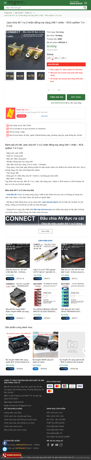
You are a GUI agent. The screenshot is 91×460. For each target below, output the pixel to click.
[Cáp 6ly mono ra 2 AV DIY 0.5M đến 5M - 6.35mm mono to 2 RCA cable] (18, 256)
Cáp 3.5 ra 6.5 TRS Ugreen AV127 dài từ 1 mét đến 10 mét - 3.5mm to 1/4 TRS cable (44, 271)
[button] (84, 350)
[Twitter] (52, 444)
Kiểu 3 (49, 58)
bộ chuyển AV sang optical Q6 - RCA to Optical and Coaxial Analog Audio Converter (71, 361)
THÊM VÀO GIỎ (56, 97)
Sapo (88, 457)
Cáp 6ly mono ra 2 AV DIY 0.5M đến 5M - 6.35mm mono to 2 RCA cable (16, 271)
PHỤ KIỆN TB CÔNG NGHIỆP (58, 437)
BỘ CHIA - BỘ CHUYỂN (56, 420)
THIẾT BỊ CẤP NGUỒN (56, 423)
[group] (25, 50)
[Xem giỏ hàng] (85, 2)
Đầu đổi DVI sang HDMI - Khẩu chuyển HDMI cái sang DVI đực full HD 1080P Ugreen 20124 (17, 310)
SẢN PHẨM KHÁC (45, 241)
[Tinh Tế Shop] (16, 3)
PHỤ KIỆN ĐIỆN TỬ (54, 433)
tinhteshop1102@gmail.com (20, 405)
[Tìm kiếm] (84, 7)
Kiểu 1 (63, 58)
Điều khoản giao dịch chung (15, 430)
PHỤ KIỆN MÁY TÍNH (55, 430)
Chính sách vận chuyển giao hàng (17, 416)
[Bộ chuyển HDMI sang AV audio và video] (45, 344)
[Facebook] (48, 444)
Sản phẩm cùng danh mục (18, 327)
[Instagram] (61, 444)
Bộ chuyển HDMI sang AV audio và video (43, 361)
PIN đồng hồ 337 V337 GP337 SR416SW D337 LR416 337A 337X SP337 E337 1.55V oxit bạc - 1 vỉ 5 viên (72, 310)
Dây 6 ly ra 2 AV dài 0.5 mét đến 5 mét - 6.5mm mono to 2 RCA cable (72, 271)
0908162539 (76, 3)
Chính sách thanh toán (13, 426)
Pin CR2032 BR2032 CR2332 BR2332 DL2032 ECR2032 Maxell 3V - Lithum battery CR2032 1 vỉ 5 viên (45, 310)
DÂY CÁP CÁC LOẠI (54, 413)
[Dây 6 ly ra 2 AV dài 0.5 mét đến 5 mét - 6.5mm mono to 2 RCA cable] (73, 256)
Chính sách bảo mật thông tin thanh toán (20, 420)
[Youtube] (56, 444)
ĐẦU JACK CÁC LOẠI (55, 416)
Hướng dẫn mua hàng (12, 413)
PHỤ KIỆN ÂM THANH (55, 426)
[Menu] (5, 3)
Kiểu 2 (57, 58)
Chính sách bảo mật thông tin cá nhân (19, 423)
